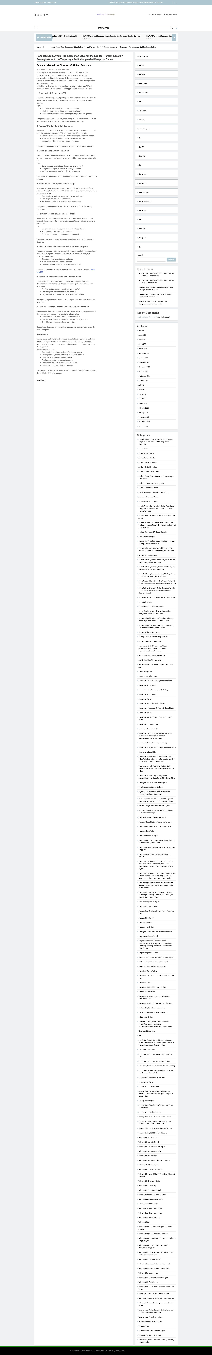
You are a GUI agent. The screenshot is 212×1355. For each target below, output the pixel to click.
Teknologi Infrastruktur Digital (149, 1259)
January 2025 (143, 413)
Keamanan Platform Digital (148, 729)
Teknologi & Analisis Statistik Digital (151, 1147)
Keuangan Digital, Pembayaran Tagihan (152, 783)
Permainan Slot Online (146, 992)
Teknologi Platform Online (148, 1282)
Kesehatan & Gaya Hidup (147, 752)
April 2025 (142, 399)
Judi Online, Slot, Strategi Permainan (151, 655)
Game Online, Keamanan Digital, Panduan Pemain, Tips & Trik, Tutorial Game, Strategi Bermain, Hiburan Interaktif (156, 590)
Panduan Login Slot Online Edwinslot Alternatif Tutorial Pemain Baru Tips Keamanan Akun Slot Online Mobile (155, 885)
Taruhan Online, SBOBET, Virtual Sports (152, 1133)
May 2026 (142, 340)
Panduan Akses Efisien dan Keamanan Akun (154, 827)
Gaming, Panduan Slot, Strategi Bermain (153, 637)
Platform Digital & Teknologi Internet (151, 1008)
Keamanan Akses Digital (147, 685)
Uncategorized (143, 1326)
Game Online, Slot (145, 602)
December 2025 (144, 362)
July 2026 (141, 330)
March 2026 (142, 349)
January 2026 (143, 358)
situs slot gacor (144, 129)
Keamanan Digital (144, 699)
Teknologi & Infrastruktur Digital (150, 1169)
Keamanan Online (144, 713)
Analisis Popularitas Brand (148, 488)
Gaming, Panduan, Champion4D (149, 641)
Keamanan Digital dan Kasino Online (151, 704)
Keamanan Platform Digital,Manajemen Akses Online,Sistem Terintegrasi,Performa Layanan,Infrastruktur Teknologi (155, 735)
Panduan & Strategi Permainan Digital (152, 817)
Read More (40, 380)
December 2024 (144, 417)
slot (139, 102)
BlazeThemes (121, 1351)
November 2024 (144, 422)
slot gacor (142, 174)
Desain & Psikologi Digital (148, 502)
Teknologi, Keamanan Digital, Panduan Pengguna (156, 1298)
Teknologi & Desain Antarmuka (149, 1151)
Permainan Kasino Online (147, 971)
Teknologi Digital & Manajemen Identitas (153, 1234)
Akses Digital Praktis (146, 453)
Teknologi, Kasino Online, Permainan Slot (153, 1294)
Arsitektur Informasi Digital (148, 497)
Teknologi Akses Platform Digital (150, 1199)
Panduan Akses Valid (146, 831)
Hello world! (165, 317)
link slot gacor (143, 93)
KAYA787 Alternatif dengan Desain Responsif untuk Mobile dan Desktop (136, 2)
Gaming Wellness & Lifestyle (148, 632)
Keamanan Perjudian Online (148, 724)
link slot (141, 120)
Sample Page (103, 28)
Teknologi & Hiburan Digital (148, 1165)
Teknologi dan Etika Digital (148, 1204)
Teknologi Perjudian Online (148, 1273)
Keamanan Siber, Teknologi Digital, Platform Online (157, 747)
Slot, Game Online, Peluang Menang (151, 1077)
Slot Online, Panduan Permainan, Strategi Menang (156, 1066)
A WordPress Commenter (148, 317)
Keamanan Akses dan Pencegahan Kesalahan (155, 681)
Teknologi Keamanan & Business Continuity (154, 1264)
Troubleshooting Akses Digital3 (150, 1322)
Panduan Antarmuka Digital (148, 836)
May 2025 (142, 394)
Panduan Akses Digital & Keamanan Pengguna (155, 822)
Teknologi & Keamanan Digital (149, 1181)
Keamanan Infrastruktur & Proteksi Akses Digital (156, 708)
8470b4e (42, 69)
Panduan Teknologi (145, 923)
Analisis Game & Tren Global (148, 472)
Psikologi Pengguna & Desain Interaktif (152, 1012)
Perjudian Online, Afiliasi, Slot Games (152, 966)
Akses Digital (143, 449)
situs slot (141, 156)
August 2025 (143, 381)
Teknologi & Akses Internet (148, 1138)
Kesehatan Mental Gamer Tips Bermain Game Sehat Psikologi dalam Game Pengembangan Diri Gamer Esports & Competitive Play (156, 759)
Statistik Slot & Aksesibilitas (149, 1087)
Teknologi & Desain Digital (148, 1156)
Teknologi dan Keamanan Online (150, 1213)
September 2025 (144, 376)
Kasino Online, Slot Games (148, 676)
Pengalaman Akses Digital (148, 936)
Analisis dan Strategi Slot (147, 463)
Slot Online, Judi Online (146, 1050)
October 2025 (143, 372)
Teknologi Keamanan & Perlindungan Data (153, 1269)
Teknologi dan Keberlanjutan (148, 1218)
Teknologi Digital (144, 1222)
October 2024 (143, 426)
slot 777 (141, 147)
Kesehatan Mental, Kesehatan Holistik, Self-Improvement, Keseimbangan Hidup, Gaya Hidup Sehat (156, 768)
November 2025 (144, 367)
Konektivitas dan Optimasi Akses (150, 787)
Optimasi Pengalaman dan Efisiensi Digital (154, 806)
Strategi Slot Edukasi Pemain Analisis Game (154, 1117)
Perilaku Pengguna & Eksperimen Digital (153, 962)
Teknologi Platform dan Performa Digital (153, 1278)
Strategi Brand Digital (146, 1101)
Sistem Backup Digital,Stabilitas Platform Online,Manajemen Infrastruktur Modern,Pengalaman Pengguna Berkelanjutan (155, 1024)
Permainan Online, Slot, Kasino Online (152, 987)
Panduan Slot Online (145, 918)
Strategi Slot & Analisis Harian (149, 1112)
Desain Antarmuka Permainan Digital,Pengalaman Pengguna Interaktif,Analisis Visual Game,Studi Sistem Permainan (156, 508)
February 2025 (143, 408)
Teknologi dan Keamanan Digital (150, 1208)
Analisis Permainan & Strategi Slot (151, 483)
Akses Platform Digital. (147, 458)
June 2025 (142, 390)
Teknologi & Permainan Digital (149, 1190)
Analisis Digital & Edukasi (147, 467)
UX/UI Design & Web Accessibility (150, 1335)
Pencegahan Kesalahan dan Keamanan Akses (155, 932)
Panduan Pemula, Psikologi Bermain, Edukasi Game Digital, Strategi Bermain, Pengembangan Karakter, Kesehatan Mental (155, 894)
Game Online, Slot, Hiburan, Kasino (151, 607)
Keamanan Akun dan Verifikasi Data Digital (154, 690)
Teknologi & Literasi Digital (148, 1186)
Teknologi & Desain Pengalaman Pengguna (154, 1160)
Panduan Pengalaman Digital (148, 902)
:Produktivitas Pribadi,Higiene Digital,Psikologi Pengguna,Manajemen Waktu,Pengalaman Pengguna (155, 441)
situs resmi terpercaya (146, 1031)
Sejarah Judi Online (145, 1017)
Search (140, 255)
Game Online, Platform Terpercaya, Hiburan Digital (156, 597)
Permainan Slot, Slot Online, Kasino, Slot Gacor (155, 1003)
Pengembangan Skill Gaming (148, 953)
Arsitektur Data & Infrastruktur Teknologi (153, 492)
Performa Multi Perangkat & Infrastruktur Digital (155, 957)
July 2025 (141, 385)
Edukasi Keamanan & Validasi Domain (152, 532)
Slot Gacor (142, 111)
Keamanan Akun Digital (147, 694)
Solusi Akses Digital (145, 1082)
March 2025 (142, 403)
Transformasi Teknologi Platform (150, 1317)
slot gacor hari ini (144, 201)
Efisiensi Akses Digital (146, 537)
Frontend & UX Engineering (148, 555)
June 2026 (142, 335)
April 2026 (142, 344)
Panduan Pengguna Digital (148, 906)
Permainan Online (144, 983)
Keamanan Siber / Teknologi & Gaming (152, 743)
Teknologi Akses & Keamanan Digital (152, 1195)
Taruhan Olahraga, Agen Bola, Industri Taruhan (155, 1128)
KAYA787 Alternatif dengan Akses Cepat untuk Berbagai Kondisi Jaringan (68, 36)
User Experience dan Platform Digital (152, 1331)
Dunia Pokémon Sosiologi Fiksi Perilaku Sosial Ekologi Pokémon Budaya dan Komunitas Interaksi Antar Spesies (157, 525)
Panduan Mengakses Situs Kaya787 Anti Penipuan (64, 65)
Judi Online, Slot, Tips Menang (149, 660)
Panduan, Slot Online (146, 927)
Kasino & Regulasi (145, 672)
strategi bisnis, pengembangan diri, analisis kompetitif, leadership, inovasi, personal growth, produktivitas (156, 1093)
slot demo (142, 183)
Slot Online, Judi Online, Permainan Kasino (154, 1061)
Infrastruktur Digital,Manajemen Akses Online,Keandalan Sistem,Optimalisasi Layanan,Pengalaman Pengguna (152, 648)
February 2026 (143, 353)
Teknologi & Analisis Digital (148, 1142)
